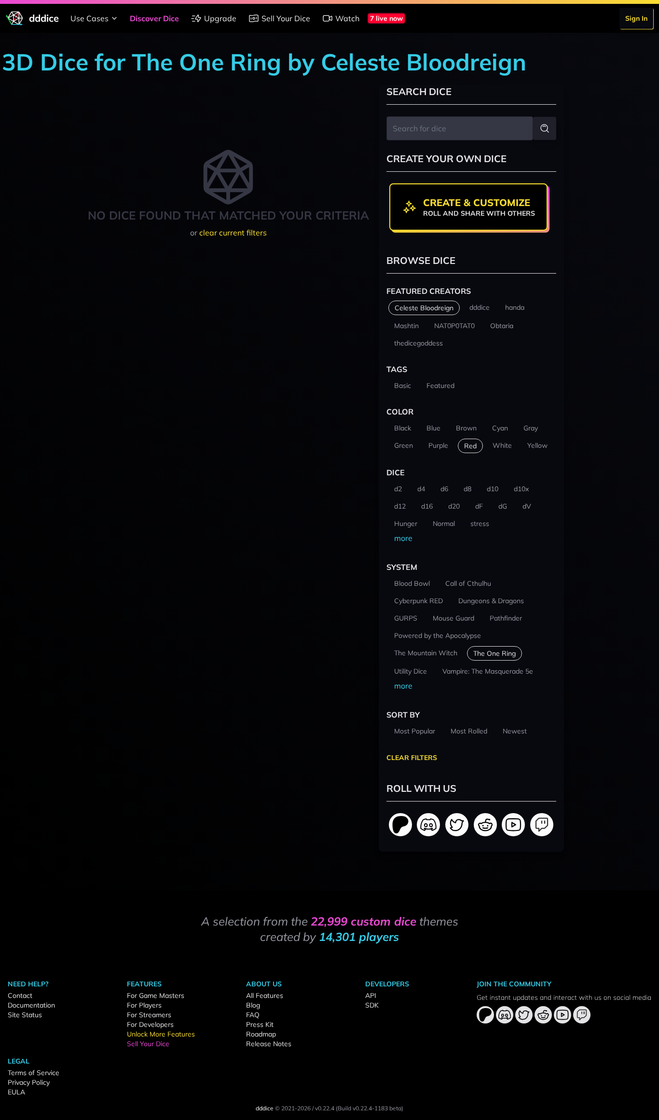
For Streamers (149, 1014)
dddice (265, 1108)
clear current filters (233, 232)
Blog (253, 1005)
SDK (372, 1005)
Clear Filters (411, 757)
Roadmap (261, 1034)
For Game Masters (155, 995)
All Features (264, 995)
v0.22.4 (324, 1108)
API (370, 995)
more (403, 538)
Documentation (31, 1005)
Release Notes (268, 1043)
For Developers (150, 1024)
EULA (16, 1092)
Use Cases (89, 18)
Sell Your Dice (285, 18)
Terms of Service (33, 1072)
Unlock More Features (161, 1034)
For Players (144, 1005)
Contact (20, 995)
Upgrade (220, 18)
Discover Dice (154, 18)
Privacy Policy (29, 1082)
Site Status (25, 1014)
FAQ (253, 1014)
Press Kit (260, 1024)
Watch (347, 18)
